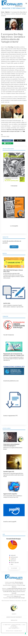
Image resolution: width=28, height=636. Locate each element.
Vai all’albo (14, 568)
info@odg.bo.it (15, 628)
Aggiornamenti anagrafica (12, 495)
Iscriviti (14, 246)
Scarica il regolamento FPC (10, 415)
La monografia (14, 226)
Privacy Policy (10, 630)
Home (2, 12)
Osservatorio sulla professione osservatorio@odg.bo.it (12, 447)
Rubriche (7, 12)
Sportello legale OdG (13, 474)
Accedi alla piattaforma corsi (11, 381)
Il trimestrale (14, 186)
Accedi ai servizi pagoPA (9, 521)
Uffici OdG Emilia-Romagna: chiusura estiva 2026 (13, 274)
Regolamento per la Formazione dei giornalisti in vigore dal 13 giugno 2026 (13, 357)
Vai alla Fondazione (8, 335)
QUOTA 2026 (13, 305)
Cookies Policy (18, 630)
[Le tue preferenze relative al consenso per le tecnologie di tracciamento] (25, 633)
